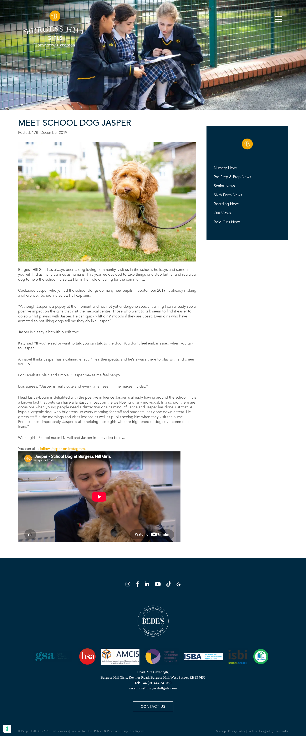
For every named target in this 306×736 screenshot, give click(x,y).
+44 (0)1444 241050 (156, 683)
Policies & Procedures (107, 731)
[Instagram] (129, 584)
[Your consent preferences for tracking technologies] (7, 729)
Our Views (222, 213)
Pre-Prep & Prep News (232, 177)
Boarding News (226, 204)
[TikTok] (169, 584)
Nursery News (225, 168)
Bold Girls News (227, 222)
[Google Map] (178, 584)
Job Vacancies (60, 731)
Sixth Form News (228, 195)
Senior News (224, 185)
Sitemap (221, 731)
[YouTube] (159, 584)
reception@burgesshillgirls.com (153, 688)
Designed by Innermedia (273, 731)
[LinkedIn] (148, 584)
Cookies (252, 731)
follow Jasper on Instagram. (63, 448)
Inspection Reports (133, 731)
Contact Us (153, 706)
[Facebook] (139, 584)
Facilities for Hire (81, 731)
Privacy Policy (236, 731)
